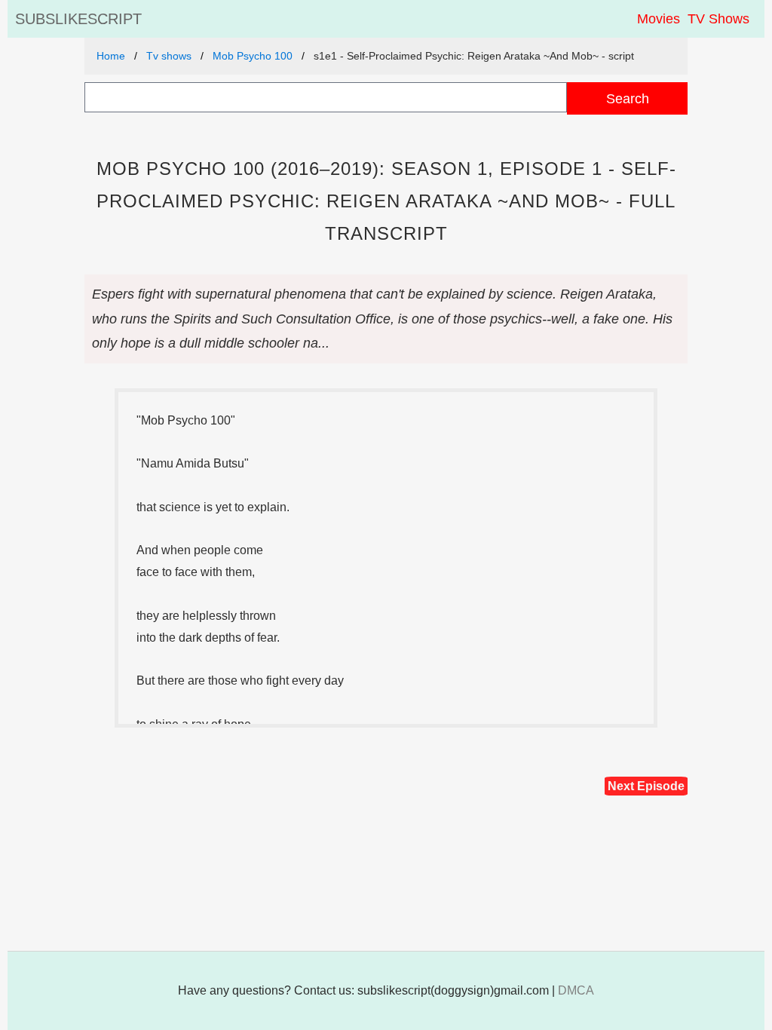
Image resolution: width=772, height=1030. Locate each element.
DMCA (576, 990)
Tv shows (168, 56)
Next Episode (646, 786)
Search (627, 98)
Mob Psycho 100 (253, 56)
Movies (658, 18)
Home (110, 56)
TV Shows (718, 18)
